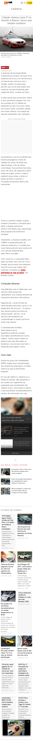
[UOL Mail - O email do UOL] (22, 3)
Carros (16, 9)
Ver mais (15, 453)
